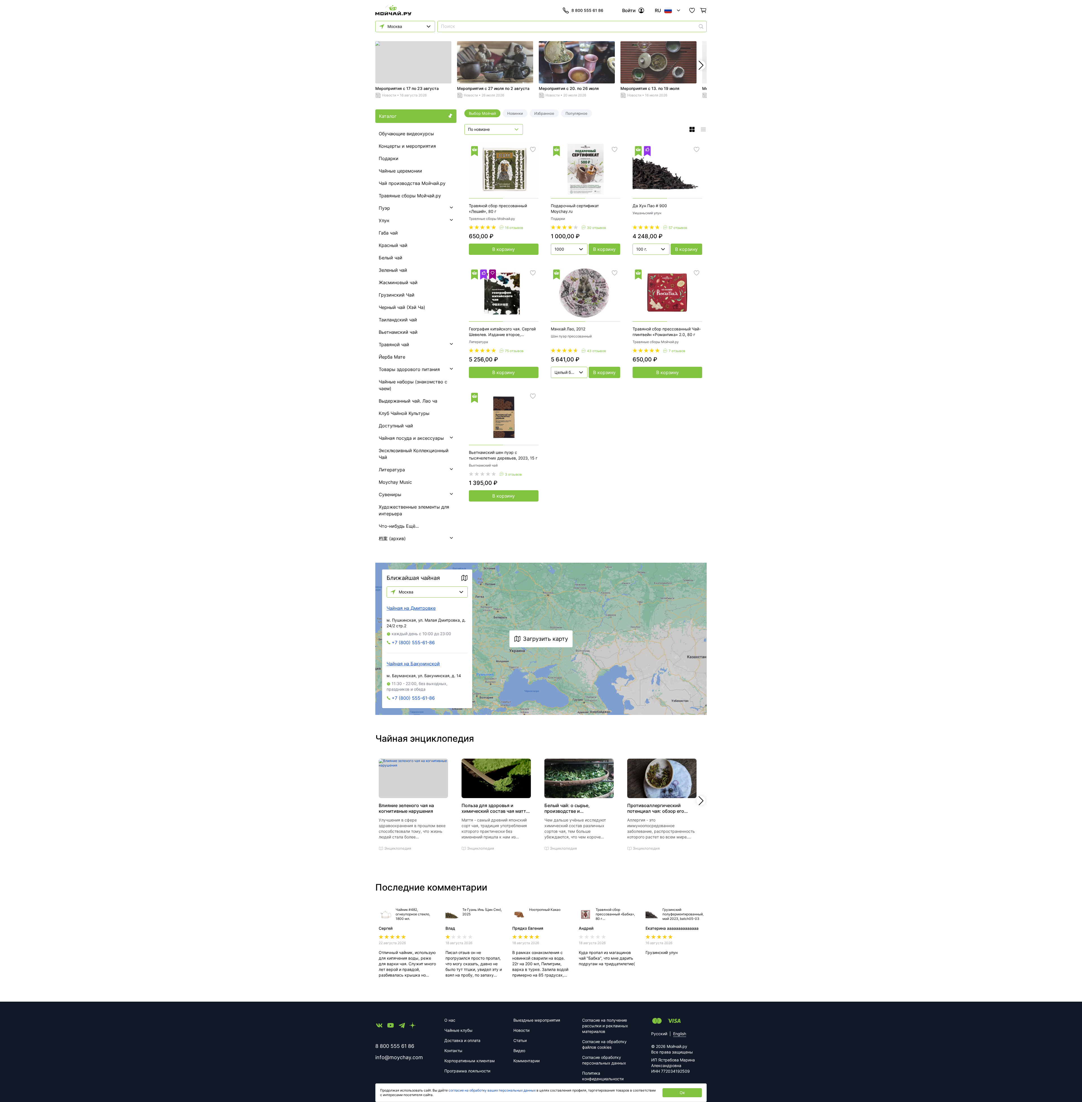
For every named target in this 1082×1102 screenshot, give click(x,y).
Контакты (453, 1050)
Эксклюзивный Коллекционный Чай (414, 454)
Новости (389, 95)
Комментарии (526, 1060)
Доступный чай (396, 426)
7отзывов (677, 351)
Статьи (520, 1040)
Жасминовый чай (398, 282)
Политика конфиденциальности (603, 1076)
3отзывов (513, 474)
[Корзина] (703, 10)
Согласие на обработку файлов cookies (604, 1044)
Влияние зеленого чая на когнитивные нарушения (406, 808)
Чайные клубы (458, 1030)
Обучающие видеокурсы (406, 133)
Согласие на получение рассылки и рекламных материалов (605, 1026)
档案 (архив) (392, 538)
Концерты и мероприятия (407, 146)
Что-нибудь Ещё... (399, 526)
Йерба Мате (392, 357)
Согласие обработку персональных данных (604, 1060)
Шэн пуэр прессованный (571, 336)
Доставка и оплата (462, 1040)
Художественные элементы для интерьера (414, 510)
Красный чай (393, 245)
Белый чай (390, 257)
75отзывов (514, 351)
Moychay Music (395, 482)
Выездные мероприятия (536, 1020)
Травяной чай (394, 344)
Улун (384, 220)
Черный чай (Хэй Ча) (402, 307)
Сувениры (390, 494)
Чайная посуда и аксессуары (411, 438)
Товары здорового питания (409, 369)
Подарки (388, 158)
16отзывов (514, 228)
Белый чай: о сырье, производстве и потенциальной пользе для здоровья (574, 808)
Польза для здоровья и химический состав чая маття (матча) (495, 808)
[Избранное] (692, 10)
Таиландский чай (398, 320)
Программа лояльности (467, 1070)
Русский (659, 1033)
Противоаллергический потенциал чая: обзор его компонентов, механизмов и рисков (658, 808)
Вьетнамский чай (398, 332)
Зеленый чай (393, 270)
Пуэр (384, 208)
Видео (519, 1050)
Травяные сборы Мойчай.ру (410, 195)
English (679, 1033)
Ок (682, 1092)
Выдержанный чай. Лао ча (408, 401)
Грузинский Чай (396, 295)
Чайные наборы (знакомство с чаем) (413, 385)
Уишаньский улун (647, 213)
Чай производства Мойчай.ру (412, 183)
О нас (449, 1020)
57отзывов (678, 228)
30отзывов (596, 228)
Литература (392, 469)
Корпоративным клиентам (469, 1060)
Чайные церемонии (400, 171)
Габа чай (388, 233)
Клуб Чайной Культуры (404, 413)
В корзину (503, 249)
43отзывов (596, 351)
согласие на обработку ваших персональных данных (492, 1090)
